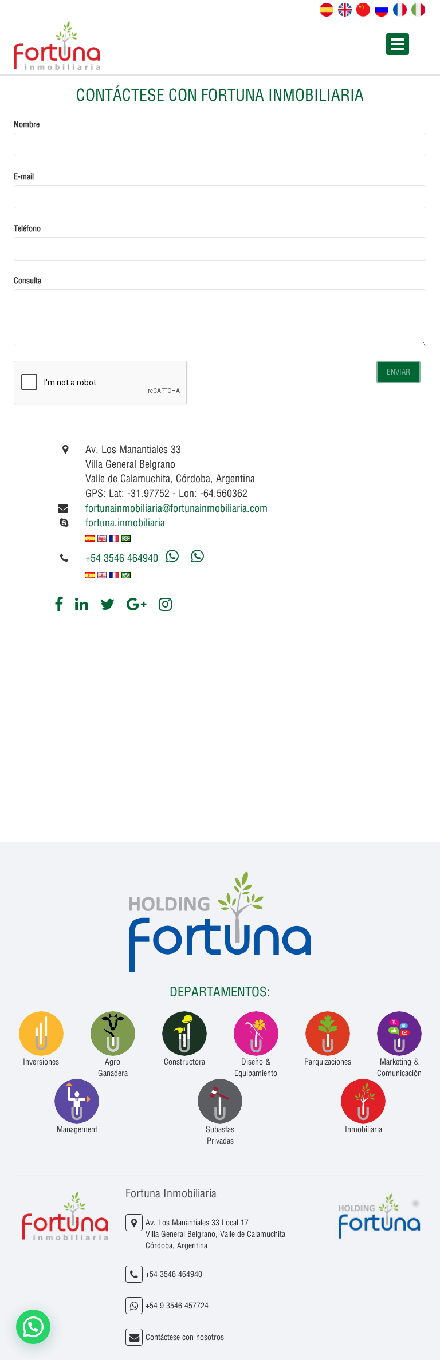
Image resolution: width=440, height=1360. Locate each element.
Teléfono (27, 228)
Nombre (27, 124)
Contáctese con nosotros (185, 1337)
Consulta (27, 280)
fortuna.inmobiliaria (125, 522)
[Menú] (397, 44)
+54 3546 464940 (121, 558)
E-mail (24, 176)
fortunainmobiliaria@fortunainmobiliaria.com (176, 508)
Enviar (398, 371)
